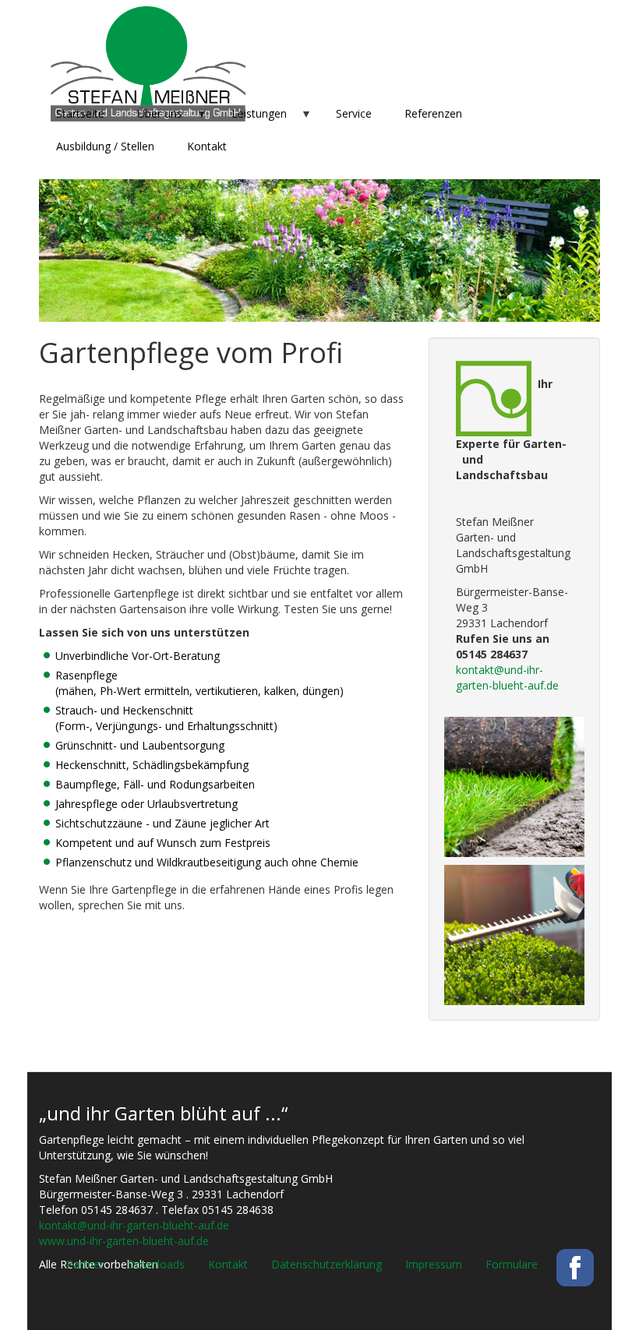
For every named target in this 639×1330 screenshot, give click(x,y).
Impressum (433, 1264)
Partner (85, 1264)
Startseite (80, 113)
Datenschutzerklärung (326, 1264)
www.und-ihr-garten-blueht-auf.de (124, 1240)
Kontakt (207, 146)
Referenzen (433, 113)
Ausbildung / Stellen (105, 146)
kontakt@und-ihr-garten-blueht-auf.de (507, 677)
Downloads (156, 1264)
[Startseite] (148, 64)
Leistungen (251, 118)
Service (354, 113)
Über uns (151, 118)
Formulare (511, 1264)
